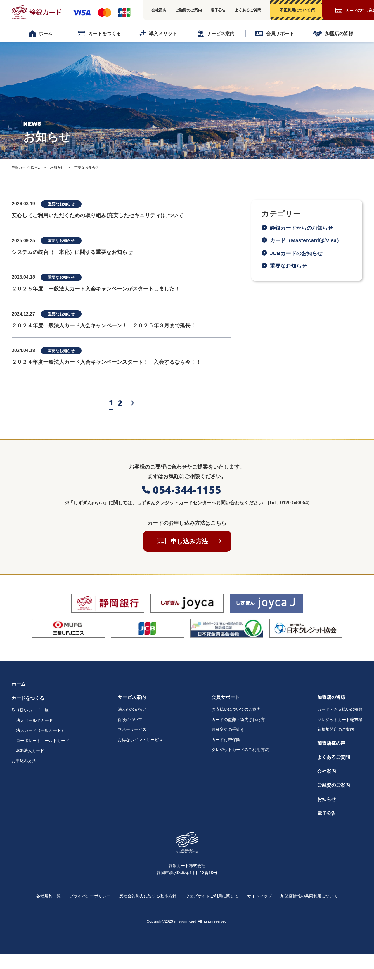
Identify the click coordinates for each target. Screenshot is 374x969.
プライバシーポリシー (90, 896)
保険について (130, 719)
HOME (26, 167)
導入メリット (163, 33)
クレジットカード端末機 (339, 719)
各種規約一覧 (48, 896)
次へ (132, 403)
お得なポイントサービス (140, 739)
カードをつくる (104, 33)
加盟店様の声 (331, 743)
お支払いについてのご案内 (236, 709)
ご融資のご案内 (188, 10)
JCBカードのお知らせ (296, 253)
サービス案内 (221, 33)
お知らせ (326, 799)
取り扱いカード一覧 (30, 710)
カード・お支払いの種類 (339, 709)
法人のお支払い (132, 709)
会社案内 (159, 10)
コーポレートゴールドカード (42, 740)
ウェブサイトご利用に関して (211, 896)
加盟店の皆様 (339, 33)
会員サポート (280, 33)
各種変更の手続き (228, 729)
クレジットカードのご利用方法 (240, 749)
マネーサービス (132, 729)
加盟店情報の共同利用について (309, 896)
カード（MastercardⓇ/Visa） (308, 240)
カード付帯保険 (226, 739)
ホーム (46, 33)
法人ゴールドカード (34, 720)
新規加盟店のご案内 (335, 729)
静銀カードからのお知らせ (301, 228)
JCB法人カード (30, 750)
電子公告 (218, 10)
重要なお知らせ (288, 266)
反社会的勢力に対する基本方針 (147, 896)
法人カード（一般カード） (40, 730)
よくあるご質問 (248, 10)
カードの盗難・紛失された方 (238, 719)
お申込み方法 (24, 760)
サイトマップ (259, 896)
